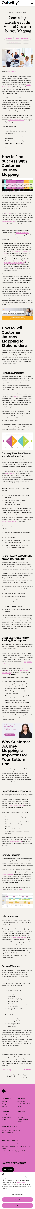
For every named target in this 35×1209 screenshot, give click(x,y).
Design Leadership (14, 42)
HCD (26, 42)
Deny (17, 1205)
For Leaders (6, 1098)
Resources (21, 1112)
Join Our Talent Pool (24, 1104)
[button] (3, 1174)
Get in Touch (8, 1170)
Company (5, 1112)
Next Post (27, 1070)
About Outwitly (6, 1115)
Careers (20, 1106)
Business (9, 38)
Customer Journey (22, 38)
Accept (17, 1200)
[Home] (10, 3)
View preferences (17, 1194)
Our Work (4, 1106)
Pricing (4, 1104)
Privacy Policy (21, 1182)
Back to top (7, 1070)
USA (3, 1146)
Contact (4, 1120)
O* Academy (21, 1101)
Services (4, 1101)
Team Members (6, 1117)
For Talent (21, 1098)
